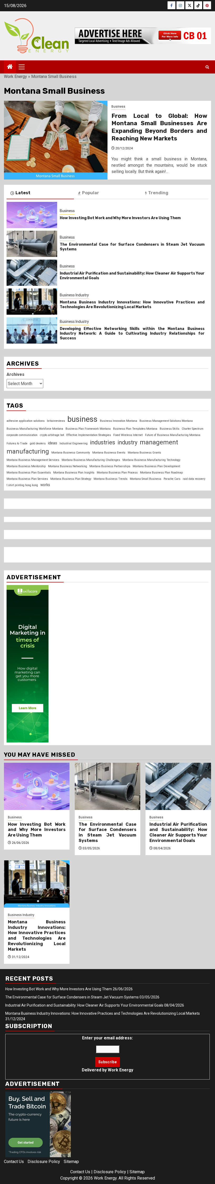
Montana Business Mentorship (26, 466)
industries (102, 442)
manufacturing (28, 451)
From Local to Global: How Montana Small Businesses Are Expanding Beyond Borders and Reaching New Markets (159, 127)
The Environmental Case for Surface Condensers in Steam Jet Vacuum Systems (107, 832)
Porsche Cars (172, 479)
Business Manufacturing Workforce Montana (35, 428)
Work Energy (15, 76)
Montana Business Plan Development (156, 466)
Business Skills (169, 428)
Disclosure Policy (44, 1161)
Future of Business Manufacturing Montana (172, 435)
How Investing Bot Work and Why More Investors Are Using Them (120, 218)
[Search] (207, 67)
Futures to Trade (17, 443)
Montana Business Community (70, 452)
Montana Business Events (108, 452)
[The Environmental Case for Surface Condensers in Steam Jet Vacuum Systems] (32, 244)
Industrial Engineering (74, 443)
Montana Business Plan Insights (73, 472)
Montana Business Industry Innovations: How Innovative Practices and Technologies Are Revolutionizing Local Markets (132, 304)
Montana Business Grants (144, 452)
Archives (15, 374)
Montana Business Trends (110, 479)
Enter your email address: (107, 1053)
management (159, 442)
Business (118, 106)
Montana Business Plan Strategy (70, 479)
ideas (52, 443)
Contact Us (14, 1161)
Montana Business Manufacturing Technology (151, 460)
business (82, 419)
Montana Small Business (145, 479)
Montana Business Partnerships (109, 466)
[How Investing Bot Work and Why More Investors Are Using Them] (32, 215)
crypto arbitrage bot (52, 435)
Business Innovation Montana (118, 421)
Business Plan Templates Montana (135, 428)
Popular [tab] (90, 192)
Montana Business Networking (67, 466)
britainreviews (56, 421)
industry (127, 442)
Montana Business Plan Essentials (29, 472)
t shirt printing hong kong (22, 485)
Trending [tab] (158, 192)
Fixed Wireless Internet (128, 435)
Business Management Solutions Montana (166, 421)
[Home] (10, 67)
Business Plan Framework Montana (88, 428)
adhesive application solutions (26, 421)
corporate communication (22, 435)
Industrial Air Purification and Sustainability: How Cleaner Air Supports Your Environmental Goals (178, 832)
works (45, 485)
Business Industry (74, 295)
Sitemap (71, 1161)
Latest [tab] (22, 192)
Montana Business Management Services (33, 460)
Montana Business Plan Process (117, 472)
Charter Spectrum (192, 428)
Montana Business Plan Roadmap (161, 472)
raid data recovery (194, 479)
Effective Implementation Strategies (88, 435)
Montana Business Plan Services (27, 479)
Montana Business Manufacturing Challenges (91, 460)
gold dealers (38, 443)
